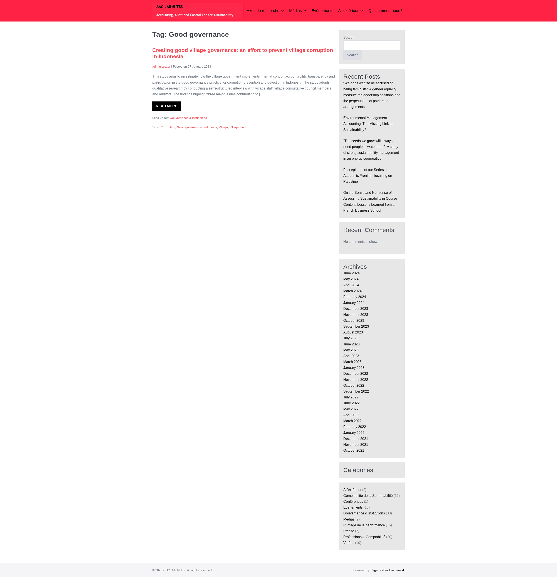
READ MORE (168, 107)
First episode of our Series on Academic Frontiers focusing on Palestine (367, 175)
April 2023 (351, 356)
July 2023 (350, 338)
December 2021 (355, 439)
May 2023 (351, 350)
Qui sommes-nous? (385, 10)
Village (223, 127)
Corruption (168, 127)
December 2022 (355, 373)
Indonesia (210, 127)
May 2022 (351, 409)
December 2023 (355, 308)
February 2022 (354, 427)
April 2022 (351, 415)
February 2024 (354, 297)
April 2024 (351, 285)
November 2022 (355, 379)
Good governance (189, 127)
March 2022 (352, 421)
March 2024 (352, 291)
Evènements (322, 10)
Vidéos (348, 543)
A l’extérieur (349, 10)
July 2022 (350, 397)
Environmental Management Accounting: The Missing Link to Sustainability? (368, 123)
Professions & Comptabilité (364, 537)
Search (348, 37)
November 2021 (355, 444)
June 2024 (351, 273)
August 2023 (353, 332)
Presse (348, 531)
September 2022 (356, 391)
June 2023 (351, 344)
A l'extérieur (352, 490)
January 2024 (353, 303)
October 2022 (353, 385)
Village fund (238, 127)
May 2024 (351, 279)
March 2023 (352, 362)
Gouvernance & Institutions (188, 117)
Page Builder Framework (388, 570)
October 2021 (353, 450)
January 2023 (353, 368)
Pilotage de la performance (364, 525)
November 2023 (355, 315)
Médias (296, 10)
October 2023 (353, 320)
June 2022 (351, 403)
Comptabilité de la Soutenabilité (368, 495)
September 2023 (356, 326)
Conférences (353, 501)
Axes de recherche (263, 10)
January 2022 (353, 432)
